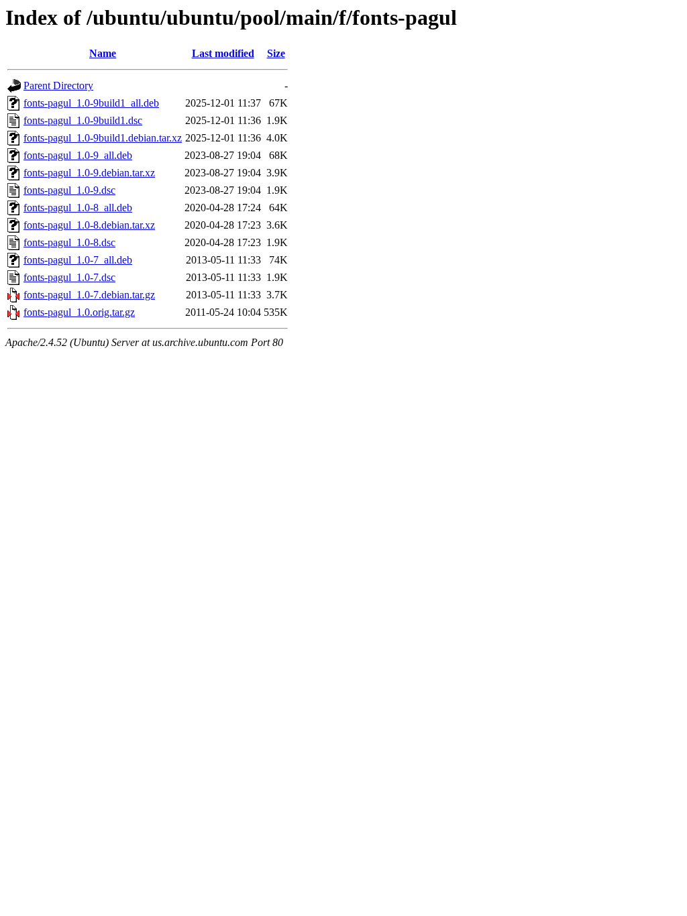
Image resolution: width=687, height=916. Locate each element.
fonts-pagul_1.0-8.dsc (69, 242)
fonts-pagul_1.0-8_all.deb (77, 207)
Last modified (223, 53)
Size (276, 53)
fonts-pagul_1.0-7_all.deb (77, 260)
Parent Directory (58, 85)
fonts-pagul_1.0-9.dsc (69, 190)
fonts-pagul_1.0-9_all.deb (77, 155)
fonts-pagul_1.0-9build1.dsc (82, 120)
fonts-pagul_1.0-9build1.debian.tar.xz (102, 138)
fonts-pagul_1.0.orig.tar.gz (79, 312)
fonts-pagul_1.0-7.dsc (69, 277)
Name (102, 53)
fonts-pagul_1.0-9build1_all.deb (91, 103)
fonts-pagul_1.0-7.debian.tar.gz (89, 294)
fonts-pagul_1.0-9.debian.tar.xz (89, 172)
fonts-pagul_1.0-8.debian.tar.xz (89, 225)
